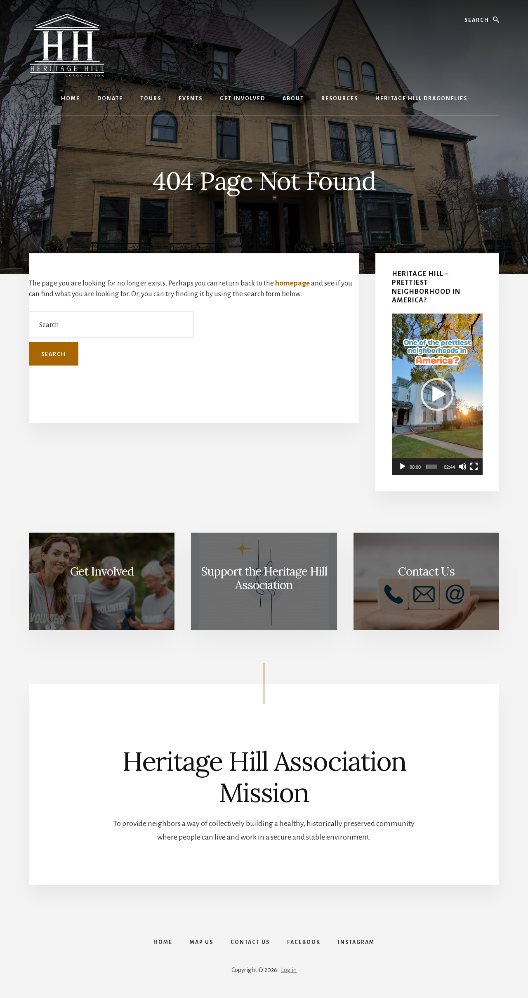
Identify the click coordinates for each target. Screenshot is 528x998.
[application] (437, 394)
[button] (437, 394)
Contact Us (426, 571)
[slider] (431, 467)
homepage (292, 283)
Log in (289, 970)
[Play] (402, 466)
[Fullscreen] (474, 466)
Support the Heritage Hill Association (264, 578)
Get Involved (102, 571)
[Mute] (462, 466)
